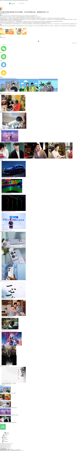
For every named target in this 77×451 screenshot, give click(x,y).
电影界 (2, 330)
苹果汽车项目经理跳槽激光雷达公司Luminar (7, 193)
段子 (22, 0)
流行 (3, 0)
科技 (27, 0)
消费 (23, 0)
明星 (7, 0)
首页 (0, 0)
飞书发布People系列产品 (5, 229)
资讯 (1, 0)
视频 (18, 0)
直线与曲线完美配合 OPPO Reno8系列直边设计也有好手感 (7, 231)
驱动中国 (3, 230)
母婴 (13, 0)
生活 (12, 0)
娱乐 (4, 0)
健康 (21, 0)
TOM (0, 94)
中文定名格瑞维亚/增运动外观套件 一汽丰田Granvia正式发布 (9, 177)
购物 (26, 0)
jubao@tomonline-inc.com (20, 450)
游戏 (9, 0)
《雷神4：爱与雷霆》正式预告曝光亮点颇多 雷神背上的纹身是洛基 (8, 331)
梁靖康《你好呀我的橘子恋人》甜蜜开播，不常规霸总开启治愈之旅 (8, 111)
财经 (19, 0)
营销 (14, 0)
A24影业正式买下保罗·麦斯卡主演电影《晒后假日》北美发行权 (9, 329)
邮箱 (16, 0)
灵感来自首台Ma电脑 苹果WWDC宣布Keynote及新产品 (8, 211)
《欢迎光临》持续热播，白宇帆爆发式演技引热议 (8, 316)
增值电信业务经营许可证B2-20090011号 (5, 447)
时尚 (8, 0)
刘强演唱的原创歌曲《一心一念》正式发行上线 (7, 298)
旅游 (10, 0)
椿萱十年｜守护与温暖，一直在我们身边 (5, 93)
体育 (5, 0)
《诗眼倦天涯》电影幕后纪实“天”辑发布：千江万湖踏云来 (9, 383)
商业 (17, 0)
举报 (0, 36)
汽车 (25, 0)
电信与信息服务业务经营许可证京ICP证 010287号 (6, 443)
